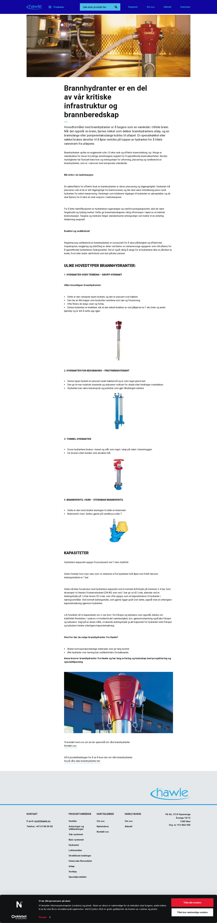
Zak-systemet (76, 834)
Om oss (151, 7)
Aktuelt (167, 7)
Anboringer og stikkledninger (76, 827)
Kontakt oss (103, 831)
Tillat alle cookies (192, 902)
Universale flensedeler (80, 861)
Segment (133, 7)
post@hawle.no (42, 821)
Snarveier (185, 7)
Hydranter (74, 845)
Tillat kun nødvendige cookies (192, 912)
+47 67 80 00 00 (44, 826)
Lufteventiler (75, 850)
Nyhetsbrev (103, 826)
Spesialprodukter (78, 877)
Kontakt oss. (70, 745)
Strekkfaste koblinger (80, 855)
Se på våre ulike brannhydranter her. (82, 761)
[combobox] (100, 7)
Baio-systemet (76, 839)
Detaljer (43, 917)
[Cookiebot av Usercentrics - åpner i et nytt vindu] (19, 917)
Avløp (72, 866)
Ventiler (73, 821)
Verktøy (73, 871)
